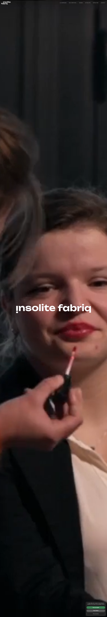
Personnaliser (96, 613)
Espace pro (95, 2)
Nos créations (72, 2)
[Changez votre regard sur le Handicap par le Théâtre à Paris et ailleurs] (6, 3)
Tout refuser (95, 610)
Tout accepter (96, 607)
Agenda (81, 2)
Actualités (88, 2)
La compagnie (63, 2)
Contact (103, 2)
